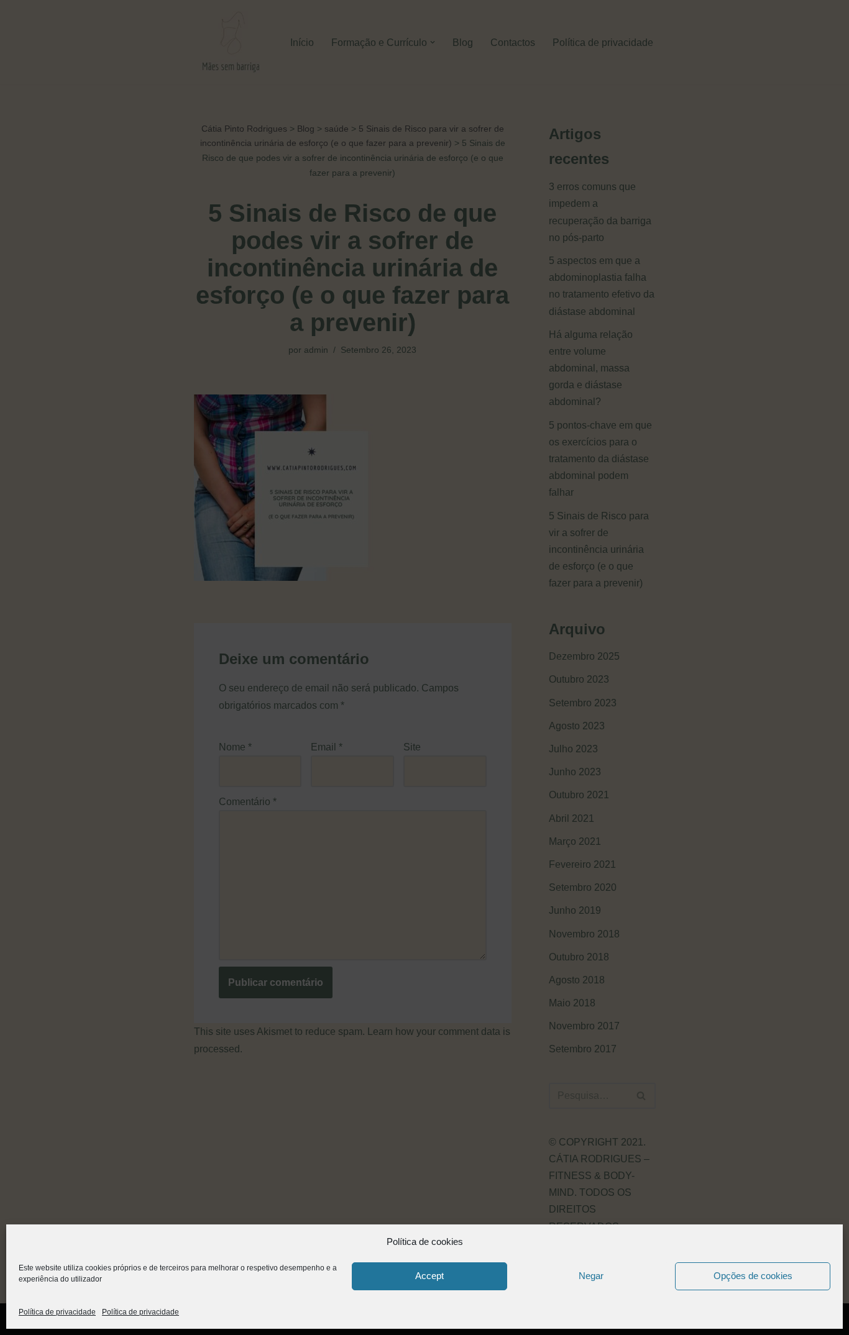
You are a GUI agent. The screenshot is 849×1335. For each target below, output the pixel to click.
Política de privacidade (57, 1312)
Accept (429, 1275)
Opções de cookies (753, 1275)
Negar (591, 1275)
